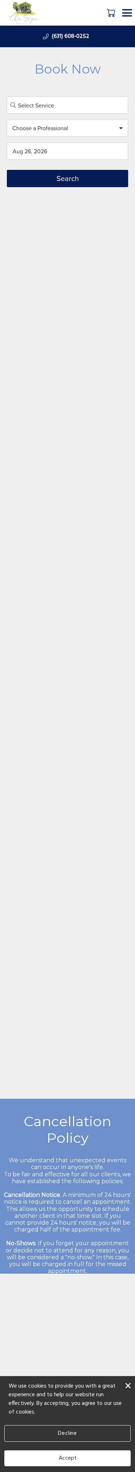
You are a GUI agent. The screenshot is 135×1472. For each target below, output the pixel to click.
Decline (67, 1433)
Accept (68, 1458)
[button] (111, 12)
